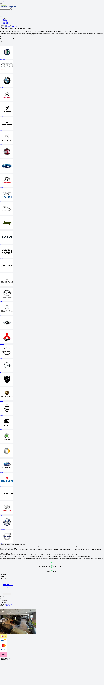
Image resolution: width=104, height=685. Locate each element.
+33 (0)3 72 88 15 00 (8, 604)
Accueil (1, 26)
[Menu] (1, 4)
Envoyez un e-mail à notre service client (11, 15)
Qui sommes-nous (6, 586)
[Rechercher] (11, 8)
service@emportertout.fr (7, 605)
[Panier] (1, 16)
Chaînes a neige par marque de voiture (10, 26)
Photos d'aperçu (5, 587)
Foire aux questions (6, 584)
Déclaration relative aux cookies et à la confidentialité (12, 592)
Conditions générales (6, 591)
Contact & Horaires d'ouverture (8, 585)
